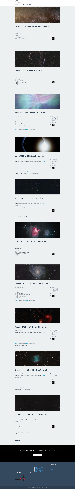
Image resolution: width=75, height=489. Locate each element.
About (24, 4)
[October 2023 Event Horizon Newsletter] (37, 402)
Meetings (53, 76)
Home (24, 2)
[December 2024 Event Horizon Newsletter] (37, 14)
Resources (55, 2)
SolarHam (52, 469)
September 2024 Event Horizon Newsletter (32, 70)
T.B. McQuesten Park (38, 469)
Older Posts (17, 440)
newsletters (26, 86)
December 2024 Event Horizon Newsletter (32, 26)
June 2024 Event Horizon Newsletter (30, 113)
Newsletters (38, 2)
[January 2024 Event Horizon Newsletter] (37, 315)
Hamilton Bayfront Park (38, 468)
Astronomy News (54, 74)
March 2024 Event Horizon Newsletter (30, 241)
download (44, 31)
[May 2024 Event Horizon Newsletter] (37, 144)
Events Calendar (28, 2)
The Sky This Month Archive (49, 2)
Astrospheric (42, 2)
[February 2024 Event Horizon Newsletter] (37, 272)
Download (16, 86)
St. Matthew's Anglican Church (39, 467)
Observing (53, 77)
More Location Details (38, 471)
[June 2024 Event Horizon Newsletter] (37, 101)
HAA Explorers (57, 75)
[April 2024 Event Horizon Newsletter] (37, 186)
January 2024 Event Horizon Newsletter (31, 327)
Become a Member (37, 455)
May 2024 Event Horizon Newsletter (29, 156)
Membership (33, 2)
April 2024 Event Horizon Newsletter (30, 198)
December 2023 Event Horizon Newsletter (32, 370)
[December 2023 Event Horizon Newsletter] (37, 358)
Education (53, 75)
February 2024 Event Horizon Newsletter (31, 284)
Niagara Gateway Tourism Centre (39, 470)
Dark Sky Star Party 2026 (29, 4)
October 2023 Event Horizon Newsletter (31, 414)
